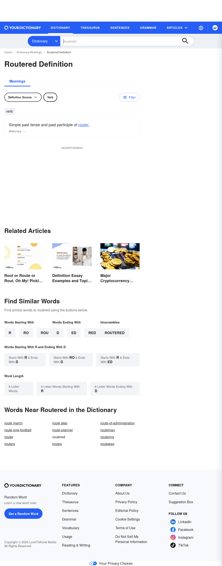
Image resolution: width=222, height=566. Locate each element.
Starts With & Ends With (23, 359)
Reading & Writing (76, 545)
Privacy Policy (126, 501)
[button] (201, 27)
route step (59, 422)
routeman (107, 429)
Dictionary (40, 41)
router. (83, 124)
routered (115, 332)
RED (92, 332)
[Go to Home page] (22, 28)
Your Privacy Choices (116, 563)
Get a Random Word (23, 513)
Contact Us (177, 493)
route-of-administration (117, 422)
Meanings (17, 81)
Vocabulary (70, 527)
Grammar (69, 519)
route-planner (62, 429)
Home (8, 52)
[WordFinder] (215, 27)
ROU (45, 332)
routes (57, 443)
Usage (67, 536)
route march (13, 422)
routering (107, 436)
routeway (107, 443)
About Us (122, 493)
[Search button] (187, 41)
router (8, 436)
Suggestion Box (181, 501)
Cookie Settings (127, 519)
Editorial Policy (127, 510)
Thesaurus (70, 501)
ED (73, 332)
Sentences (70, 510)
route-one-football (17, 429)
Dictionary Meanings (29, 52)
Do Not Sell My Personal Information (131, 539)
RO (26, 332)
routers (9, 443)
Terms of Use (125, 527)
